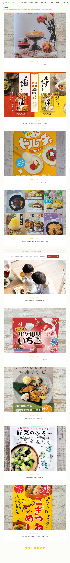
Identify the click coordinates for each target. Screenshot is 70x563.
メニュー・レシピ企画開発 (13, 9)
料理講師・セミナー (35, 9)
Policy (25, 2)
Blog (45, 2)
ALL (5, 9)
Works (36, 2)
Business (31, 2)
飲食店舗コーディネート (46, 9)
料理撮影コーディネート (25, 9)
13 (40, 547)
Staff (41, 2)
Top (22, 2)
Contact (57, 2)
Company (50, 2)
